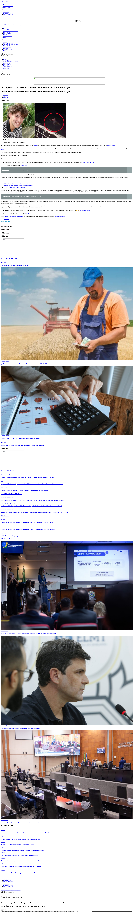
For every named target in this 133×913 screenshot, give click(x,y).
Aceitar (75, 911)
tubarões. (3, 149)
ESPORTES (6, 37)
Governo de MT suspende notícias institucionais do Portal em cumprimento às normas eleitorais (28, 522)
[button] (66, 9)
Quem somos (6, 4)
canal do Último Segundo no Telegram (14, 216)
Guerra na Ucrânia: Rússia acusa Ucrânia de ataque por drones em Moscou (22, 850)
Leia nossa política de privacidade (85, 911)
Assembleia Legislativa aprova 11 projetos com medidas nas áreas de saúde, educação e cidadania (28, 822)
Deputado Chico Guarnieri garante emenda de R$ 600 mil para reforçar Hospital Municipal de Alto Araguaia (32, 484)
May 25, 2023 (27, 213)
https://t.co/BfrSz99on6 (85, 210)
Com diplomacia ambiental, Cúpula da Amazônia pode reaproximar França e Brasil (25, 832)
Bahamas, (36, 145)
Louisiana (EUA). (111, 145)
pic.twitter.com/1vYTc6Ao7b (87, 162)
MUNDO (5, 97)
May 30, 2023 (24, 165)
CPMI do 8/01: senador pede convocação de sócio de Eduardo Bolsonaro (19, 183)
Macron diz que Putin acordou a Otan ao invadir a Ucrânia (17, 844)
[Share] (2, 909)
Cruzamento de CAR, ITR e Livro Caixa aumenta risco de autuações (20, 438)
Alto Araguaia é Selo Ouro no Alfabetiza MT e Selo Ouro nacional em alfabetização (24, 490)
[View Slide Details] (13, 255)
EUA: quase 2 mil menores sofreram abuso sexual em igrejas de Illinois (21, 866)
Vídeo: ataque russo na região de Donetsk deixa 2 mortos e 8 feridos (20, 855)
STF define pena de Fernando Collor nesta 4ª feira (14, 187)
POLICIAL (5, 34)
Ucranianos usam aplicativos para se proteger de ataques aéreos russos (20, 839)
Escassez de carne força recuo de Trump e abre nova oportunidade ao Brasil (22, 445)
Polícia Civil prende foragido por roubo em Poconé (15, 536)
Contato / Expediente (8, 7)
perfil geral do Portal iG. (60, 216)
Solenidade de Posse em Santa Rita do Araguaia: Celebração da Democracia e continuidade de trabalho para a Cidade (34, 512)
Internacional (6, 219)
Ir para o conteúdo (5, 1)
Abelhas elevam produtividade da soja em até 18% (15, 265)
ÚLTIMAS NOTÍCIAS (9, 258)
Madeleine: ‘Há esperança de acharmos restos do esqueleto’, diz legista (20, 861)
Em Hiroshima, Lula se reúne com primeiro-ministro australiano (19, 873)
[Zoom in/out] (5, 909)
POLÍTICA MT (6, 32)
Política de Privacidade (8, 6)
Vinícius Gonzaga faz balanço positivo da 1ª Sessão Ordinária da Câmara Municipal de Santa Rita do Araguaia (32, 500)
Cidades (2, 481)
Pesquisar (3, 54)
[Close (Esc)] (1, 909)
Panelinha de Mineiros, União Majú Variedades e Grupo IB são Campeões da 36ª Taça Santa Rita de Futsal (31, 506)
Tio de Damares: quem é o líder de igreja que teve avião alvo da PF (18, 185)
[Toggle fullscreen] (3, 909)
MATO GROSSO (7, 33)
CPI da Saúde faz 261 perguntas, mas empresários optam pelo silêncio (20, 728)
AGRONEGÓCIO (7, 36)
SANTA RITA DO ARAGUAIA (10, 31)
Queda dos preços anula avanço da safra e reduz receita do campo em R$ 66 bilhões (24, 364)
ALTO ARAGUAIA (66, 20)
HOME (5, 28)
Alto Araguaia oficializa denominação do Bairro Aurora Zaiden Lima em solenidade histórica (27, 477)
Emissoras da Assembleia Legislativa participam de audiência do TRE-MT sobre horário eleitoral (28, 633)
